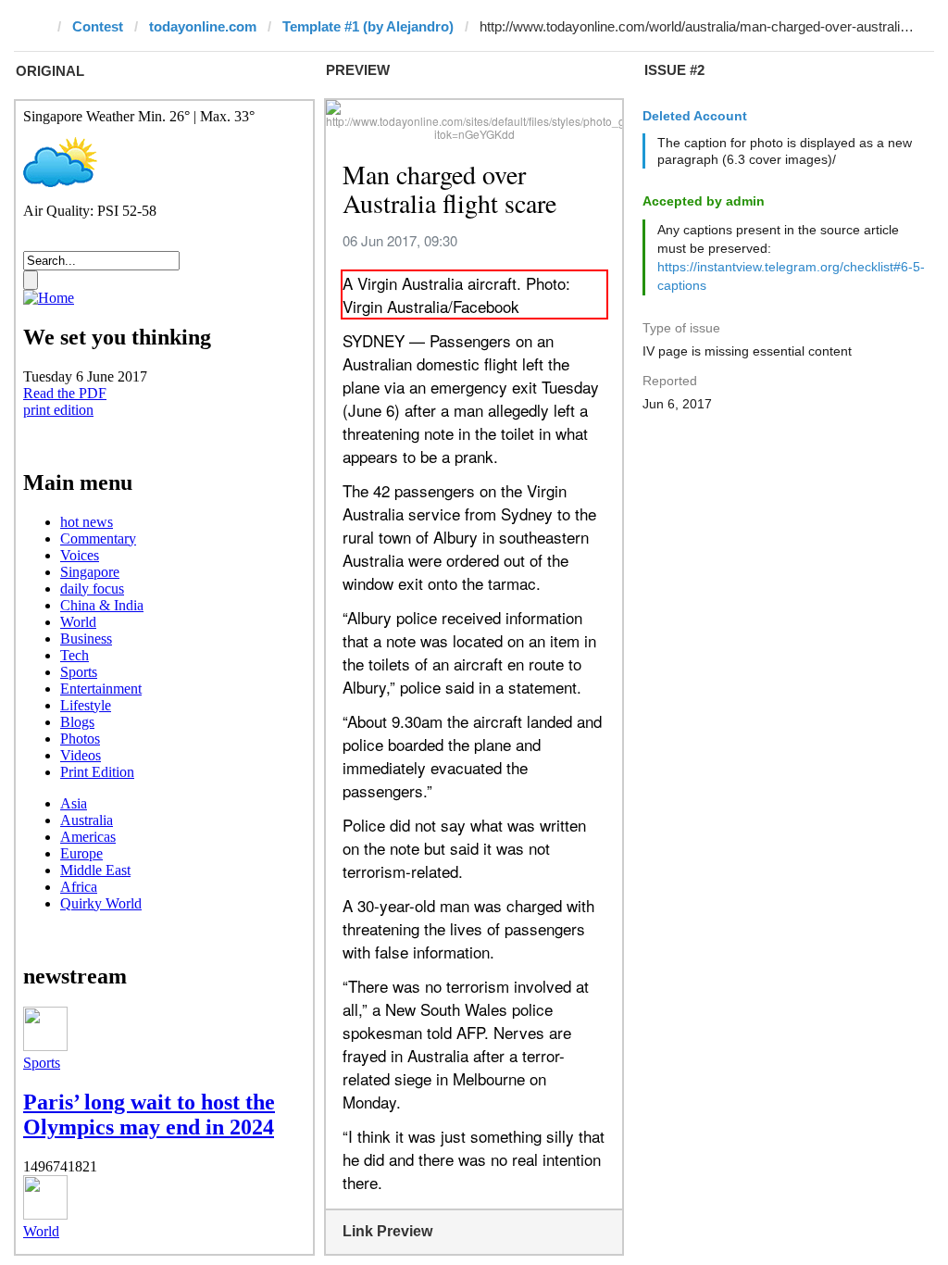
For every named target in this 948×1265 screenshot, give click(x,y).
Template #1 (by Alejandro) (368, 26)
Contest (97, 26)
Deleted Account (694, 115)
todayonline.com (202, 26)
